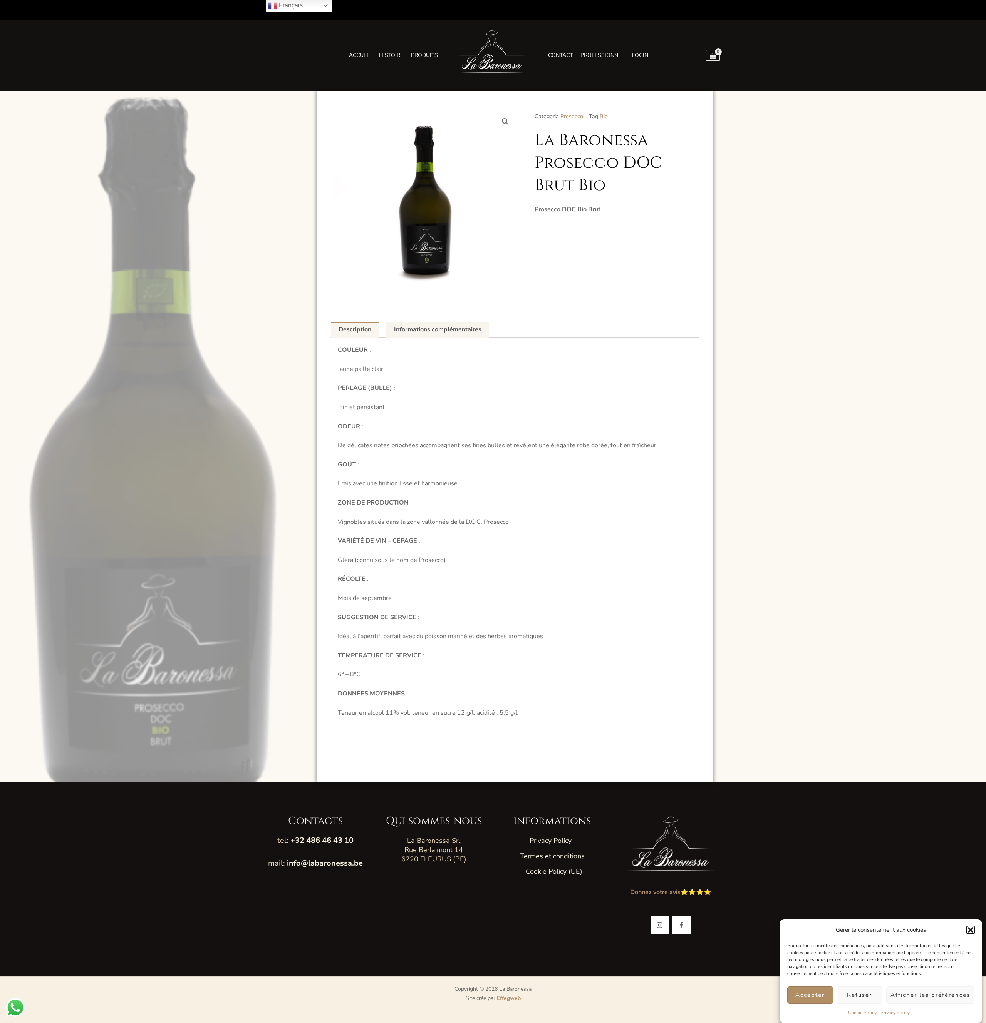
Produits (424, 55)
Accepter (810, 995)
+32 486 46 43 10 (322, 840)
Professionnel (602, 55)
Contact (560, 55)
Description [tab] (355, 329)
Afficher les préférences (930, 995)
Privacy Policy (895, 1013)
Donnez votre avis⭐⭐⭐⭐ (670, 892)
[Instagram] (660, 925)
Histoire (391, 55)
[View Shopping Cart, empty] (713, 55)
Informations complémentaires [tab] (437, 329)
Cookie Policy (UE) (554, 871)
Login (640, 55)
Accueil (360, 55)
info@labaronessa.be (325, 863)
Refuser (859, 995)
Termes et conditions (552, 856)
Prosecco (571, 116)
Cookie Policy (862, 1013)
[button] (970, 930)
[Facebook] (681, 925)
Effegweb (509, 998)
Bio (604, 116)
